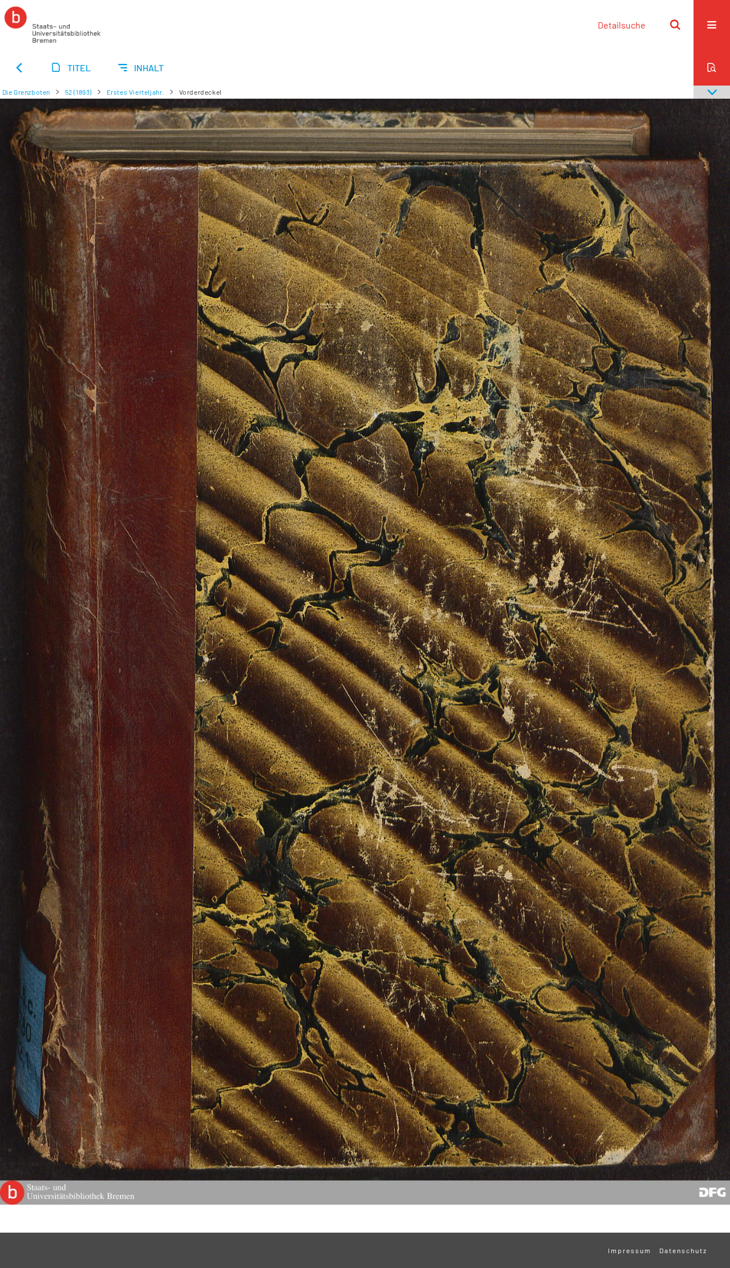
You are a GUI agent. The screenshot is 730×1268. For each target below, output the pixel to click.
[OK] (675, 24)
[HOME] (52, 24)
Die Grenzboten (26, 92)
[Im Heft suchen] (712, 67)
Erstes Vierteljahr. (135, 92)
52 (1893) (78, 92)
